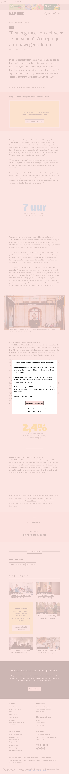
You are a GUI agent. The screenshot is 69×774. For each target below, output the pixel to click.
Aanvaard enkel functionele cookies (34, 409)
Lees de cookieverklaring (22, 396)
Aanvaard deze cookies (34, 403)
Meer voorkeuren (34, 411)
